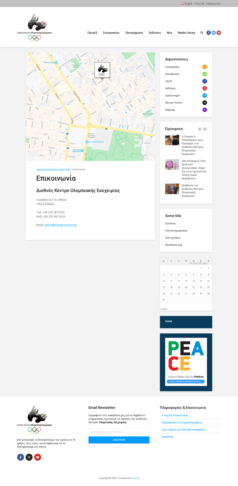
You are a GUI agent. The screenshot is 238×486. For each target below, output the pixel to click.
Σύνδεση (170, 223)
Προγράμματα (134, 32)
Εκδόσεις (155, 32)
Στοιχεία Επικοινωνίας (175, 415)
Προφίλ (92, 32)
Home (168, 321)
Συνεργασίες (111, 32)
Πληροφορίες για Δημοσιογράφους (182, 422)
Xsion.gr (135, 478)
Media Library (186, 32)
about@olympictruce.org (61, 225)
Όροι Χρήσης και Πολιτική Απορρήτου (184, 429)
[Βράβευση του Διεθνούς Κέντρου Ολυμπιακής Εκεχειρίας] (172, 188)
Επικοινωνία (213, 3)
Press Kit (199, 3)
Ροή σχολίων (173, 237)
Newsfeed (167, 436)
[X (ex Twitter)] (29, 457)
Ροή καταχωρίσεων (176, 230)
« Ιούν (163, 309)
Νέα (169, 32)
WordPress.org (173, 244)
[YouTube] (37, 457)
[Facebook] (20, 457)
